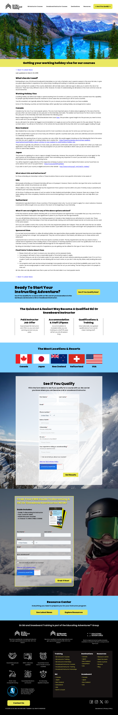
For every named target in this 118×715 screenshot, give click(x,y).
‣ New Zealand (85, 661)
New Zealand (59, 366)
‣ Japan (83, 659)
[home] (14, 6)
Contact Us (18, 703)
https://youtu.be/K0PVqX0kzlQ (54, 164)
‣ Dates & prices (102, 662)
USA (94, 366)
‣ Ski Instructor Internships (63, 662)
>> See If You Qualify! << (103, 6)
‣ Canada (84, 657)
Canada (24, 366)
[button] (35, 6)
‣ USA (83, 666)
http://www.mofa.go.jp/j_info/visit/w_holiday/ (74, 166)
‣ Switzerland (85, 664)
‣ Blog (98, 667)
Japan (41, 366)
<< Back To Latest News (24, 70)
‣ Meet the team (102, 659)
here (58, 117)
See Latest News (44, 612)
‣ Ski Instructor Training (62, 659)
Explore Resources (74, 612)
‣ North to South (60, 690)
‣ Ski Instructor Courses (62, 657)
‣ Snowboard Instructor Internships (66, 669)
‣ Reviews (100, 664)
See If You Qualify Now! (88, 292)
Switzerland (76, 366)
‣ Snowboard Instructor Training (65, 667)
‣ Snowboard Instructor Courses (65, 664)
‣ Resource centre (102, 657)
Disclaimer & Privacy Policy (103, 708)
